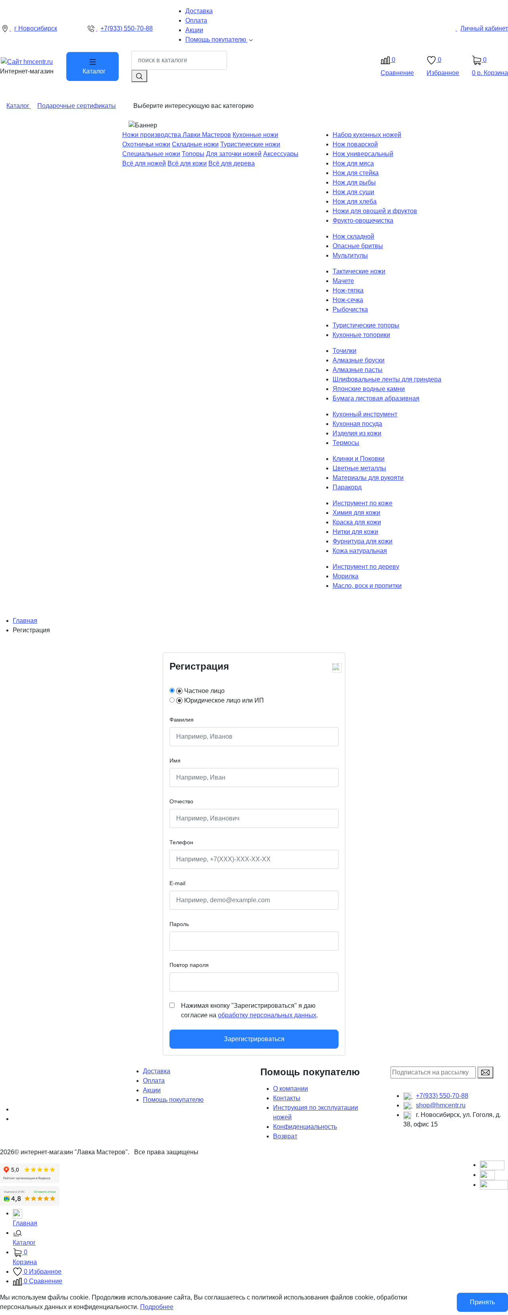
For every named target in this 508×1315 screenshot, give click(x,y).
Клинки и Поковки (359, 458)
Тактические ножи (359, 271)
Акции (152, 1090)
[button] (260, 1238)
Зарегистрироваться (254, 1039)
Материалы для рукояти (368, 477)
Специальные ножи (151, 153)
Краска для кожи (357, 522)
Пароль (179, 924)
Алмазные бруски (359, 360)
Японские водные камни (369, 388)
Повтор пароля (189, 965)
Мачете (343, 280)
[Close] (335, 666)
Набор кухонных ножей (367, 134)
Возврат (285, 1136)
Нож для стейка (356, 172)
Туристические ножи (250, 144)
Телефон (181, 842)
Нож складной (353, 236)
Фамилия (181, 719)
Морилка (345, 576)
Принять (482, 1302)
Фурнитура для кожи (363, 541)
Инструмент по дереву (366, 566)
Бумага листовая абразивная (376, 398)
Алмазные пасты (358, 369)
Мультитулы (350, 255)
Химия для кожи (356, 512)
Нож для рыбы (354, 182)
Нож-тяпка (348, 290)
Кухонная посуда (357, 423)
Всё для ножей (144, 163)
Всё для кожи (187, 163)
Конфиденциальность (305, 1126)
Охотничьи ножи (146, 144)
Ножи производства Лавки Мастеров (176, 134)
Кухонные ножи (255, 134)
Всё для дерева (231, 163)
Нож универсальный (363, 153)
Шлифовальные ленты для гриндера (387, 379)
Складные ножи (195, 144)
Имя (175, 760)
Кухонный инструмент (365, 414)
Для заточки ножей (234, 153)
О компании (290, 1088)
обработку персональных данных (267, 1015)
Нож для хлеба (355, 201)
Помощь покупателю (173, 1099)
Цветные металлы (359, 468)
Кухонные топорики (361, 334)
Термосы (346, 442)
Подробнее (156, 1306)
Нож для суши (353, 192)
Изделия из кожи (357, 433)
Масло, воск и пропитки (367, 585)
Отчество (181, 801)
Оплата (154, 1080)
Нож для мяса (353, 163)
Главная (25, 620)
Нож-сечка (348, 300)
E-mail (177, 883)
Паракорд (347, 487)
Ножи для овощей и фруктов (375, 211)
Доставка (156, 1071)
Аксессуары (280, 153)
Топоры (193, 153)
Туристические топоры (366, 325)
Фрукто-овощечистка (363, 220)
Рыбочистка (350, 309)
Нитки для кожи (355, 531)
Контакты (286, 1098)
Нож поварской (355, 144)
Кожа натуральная (360, 550)
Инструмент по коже (363, 503)
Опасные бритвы (358, 246)
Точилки (344, 350)
